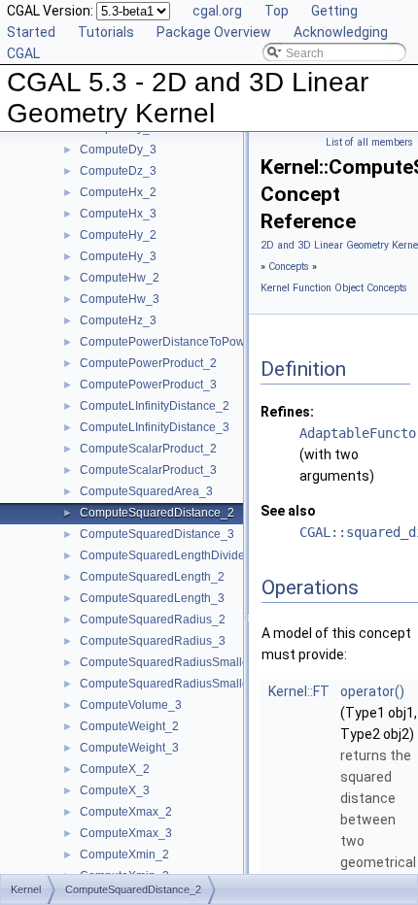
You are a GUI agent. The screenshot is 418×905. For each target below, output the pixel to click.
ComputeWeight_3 (129, 747)
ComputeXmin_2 (124, 854)
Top (276, 10)
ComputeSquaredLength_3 (152, 598)
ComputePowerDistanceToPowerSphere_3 (194, 342)
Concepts (288, 266)
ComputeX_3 (115, 790)
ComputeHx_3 (118, 213)
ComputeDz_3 (118, 171)
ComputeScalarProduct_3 (148, 470)
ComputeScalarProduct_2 (148, 448)
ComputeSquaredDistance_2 (157, 513)
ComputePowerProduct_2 (148, 363)
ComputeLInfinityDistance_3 (154, 427)
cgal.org (217, 10)
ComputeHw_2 (119, 278)
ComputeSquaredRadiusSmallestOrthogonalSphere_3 (224, 683)
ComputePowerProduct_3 (148, 384)
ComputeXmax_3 (126, 833)
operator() (372, 691)
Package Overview (214, 32)
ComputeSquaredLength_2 (152, 577)
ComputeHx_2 (118, 192)
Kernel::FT (299, 691)
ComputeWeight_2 (129, 726)
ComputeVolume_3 (131, 705)
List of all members (369, 142)
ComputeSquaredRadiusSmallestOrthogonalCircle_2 (221, 662)
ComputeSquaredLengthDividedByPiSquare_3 (204, 555)
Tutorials (106, 32)
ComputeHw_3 (119, 299)
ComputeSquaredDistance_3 (157, 534)
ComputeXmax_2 (126, 812)
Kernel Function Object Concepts (334, 288)
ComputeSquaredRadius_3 (153, 641)
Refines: (287, 411)
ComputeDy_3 (118, 149)
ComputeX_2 (115, 769)
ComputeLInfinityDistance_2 (154, 406)
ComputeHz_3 (118, 320)
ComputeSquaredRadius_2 (153, 619)
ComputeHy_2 (118, 235)
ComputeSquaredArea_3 (146, 491)
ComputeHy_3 (118, 256)
